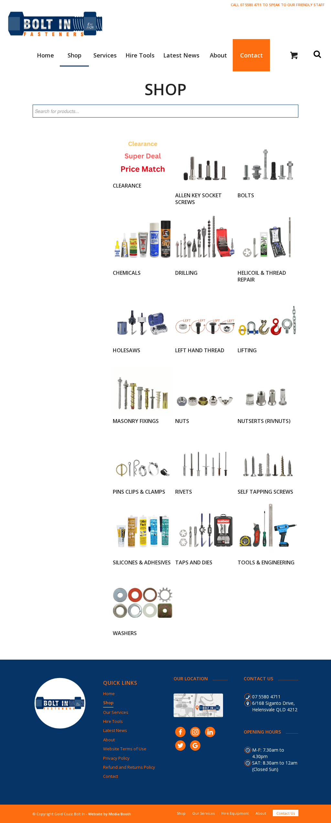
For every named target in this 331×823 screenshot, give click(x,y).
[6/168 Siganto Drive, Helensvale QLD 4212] (247, 703)
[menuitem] (45, 55)
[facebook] (180, 731)
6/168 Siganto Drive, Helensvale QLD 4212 (274, 706)
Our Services (115, 712)
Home (109, 693)
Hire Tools (113, 721)
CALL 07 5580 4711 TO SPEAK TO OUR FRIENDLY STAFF (278, 4)
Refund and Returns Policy (129, 767)
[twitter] (180, 744)
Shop (108, 702)
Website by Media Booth (109, 813)
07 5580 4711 (266, 697)
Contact (110, 776)
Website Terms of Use (124, 749)
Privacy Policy (116, 758)
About (109, 740)
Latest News (115, 730)
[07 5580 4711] (247, 697)
